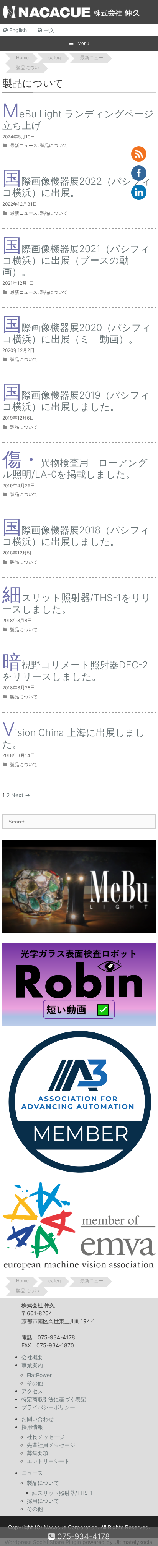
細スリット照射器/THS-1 (62, 1492)
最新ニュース (24, 145)
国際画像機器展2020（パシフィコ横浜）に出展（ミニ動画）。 (76, 333)
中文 (48, 30)
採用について (43, 1500)
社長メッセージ (45, 1437)
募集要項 (37, 1453)
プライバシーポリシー (48, 1407)
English (17, 30)
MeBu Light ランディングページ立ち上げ (78, 119)
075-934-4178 (82, 1536)
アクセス (32, 1391)
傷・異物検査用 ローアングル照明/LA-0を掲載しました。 (75, 468)
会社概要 (32, 1357)
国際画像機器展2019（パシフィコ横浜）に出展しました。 (76, 400)
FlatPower (39, 1375)
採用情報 (32, 1427)
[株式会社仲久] (71, 11)
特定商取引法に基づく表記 (53, 1399)
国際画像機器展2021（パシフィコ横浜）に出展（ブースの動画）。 (76, 260)
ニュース (32, 1473)
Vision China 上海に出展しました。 (73, 738)
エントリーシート (48, 1461)
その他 (35, 1383)
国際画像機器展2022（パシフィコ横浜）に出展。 (76, 186)
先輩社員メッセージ (51, 1445)
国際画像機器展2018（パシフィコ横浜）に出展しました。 (76, 535)
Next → (20, 795)
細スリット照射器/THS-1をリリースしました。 (76, 603)
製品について (53, 145)
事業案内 (32, 1365)
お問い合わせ (37, 1419)
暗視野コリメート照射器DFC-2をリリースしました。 (75, 670)
